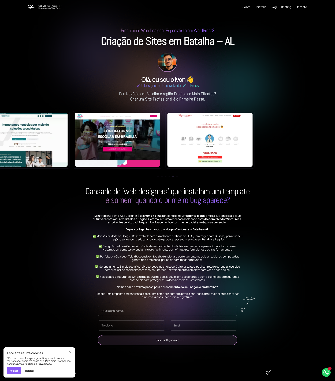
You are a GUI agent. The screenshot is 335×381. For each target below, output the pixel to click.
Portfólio (260, 7)
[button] (158, 176)
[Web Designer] (268, 374)
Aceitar (14, 370)
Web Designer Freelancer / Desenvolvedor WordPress (50, 7)
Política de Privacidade (38, 363)
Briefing (286, 7)
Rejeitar (29, 370)
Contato (301, 7)
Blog (274, 7)
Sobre (246, 7)
